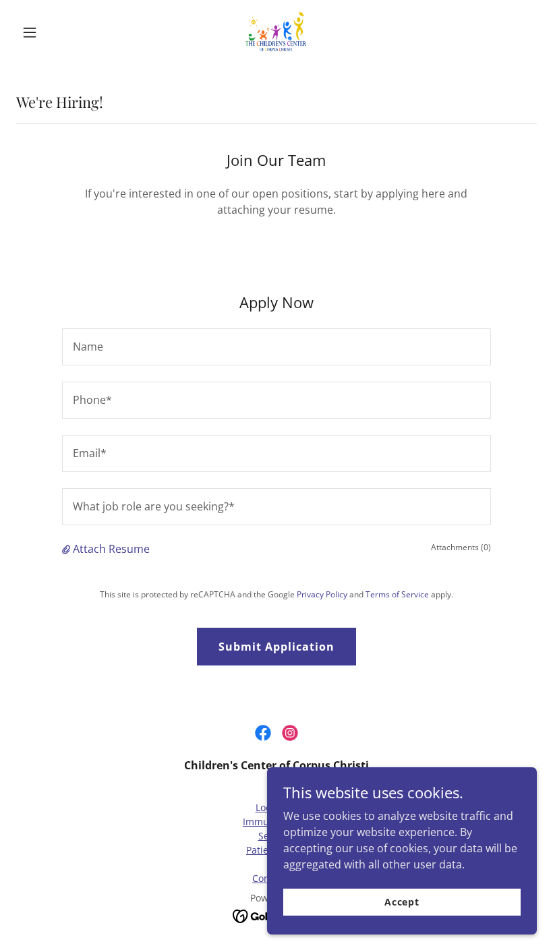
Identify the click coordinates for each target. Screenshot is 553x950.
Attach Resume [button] (111, 548)
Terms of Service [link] (397, 594)
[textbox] (276, 346)
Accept (401, 901)
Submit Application (276, 646)
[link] (276, 32)
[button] (55, 32)
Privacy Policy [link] (322, 594)
